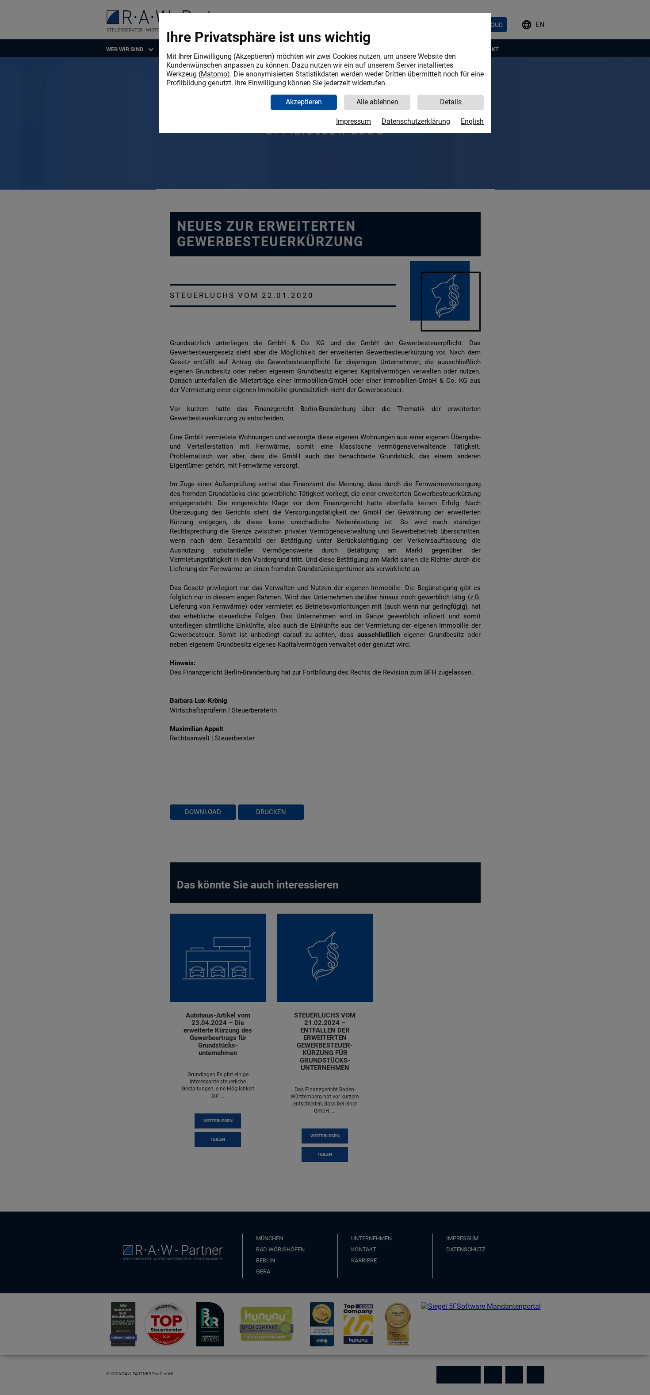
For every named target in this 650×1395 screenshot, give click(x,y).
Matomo (214, 74)
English (472, 121)
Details (451, 102)
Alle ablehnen (377, 102)
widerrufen (368, 83)
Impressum (353, 121)
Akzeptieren (304, 102)
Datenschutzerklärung (416, 121)
